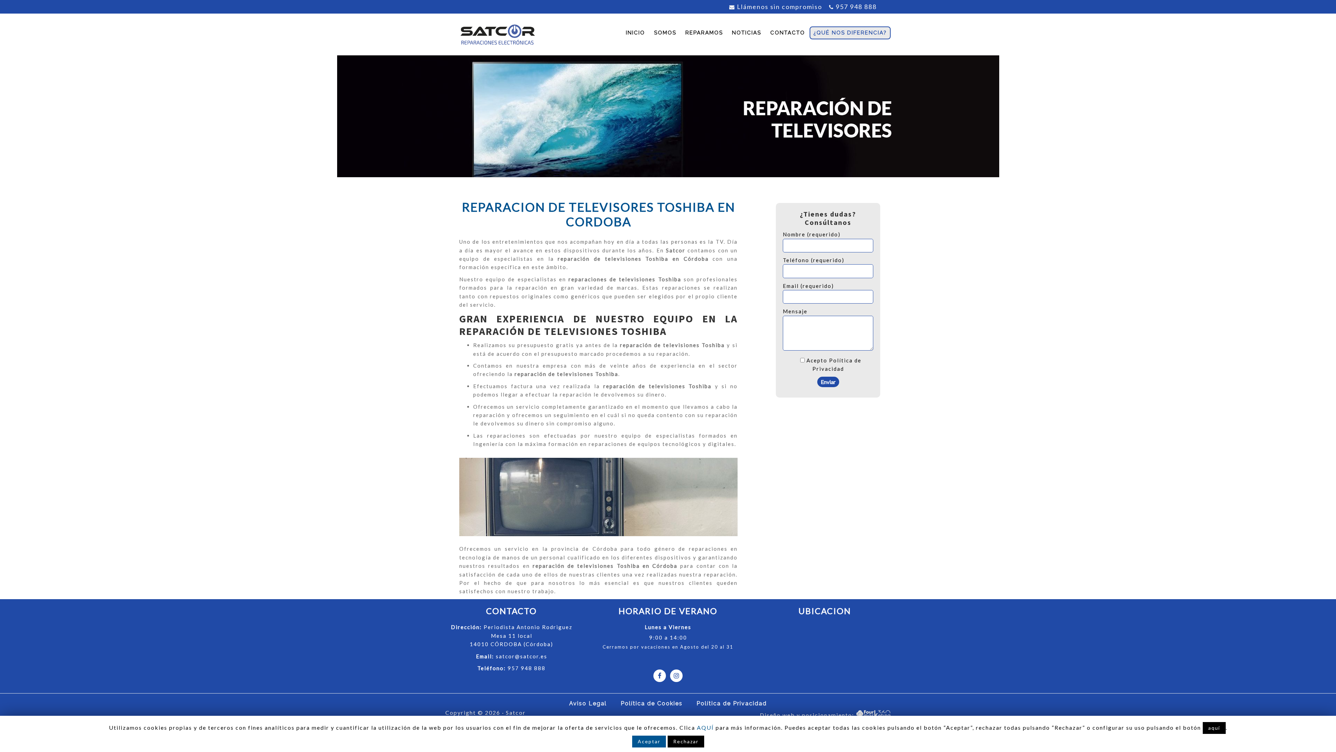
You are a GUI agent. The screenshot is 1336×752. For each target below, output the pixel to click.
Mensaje (795, 311)
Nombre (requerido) (812, 234)
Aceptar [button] (649, 741)
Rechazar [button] (686, 741)
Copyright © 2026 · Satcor (485, 712)
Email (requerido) (808, 286)
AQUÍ (705, 727)
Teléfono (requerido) (813, 260)
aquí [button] (1214, 728)
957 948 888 (856, 6)
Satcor (497, 34)
